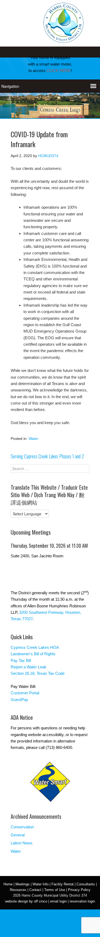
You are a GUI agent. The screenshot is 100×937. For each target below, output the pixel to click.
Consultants (86, 884)
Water (33, 438)
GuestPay (19, 699)
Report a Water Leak (28, 667)
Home (8, 884)
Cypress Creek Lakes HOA (35, 647)
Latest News (22, 843)
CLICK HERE (59, 70)
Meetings (22, 884)
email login (58, 901)
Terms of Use (54, 890)
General (18, 835)
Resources (18, 890)
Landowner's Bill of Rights (33, 654)
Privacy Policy (79, 890)
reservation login (82, 901)
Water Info (41, 884)
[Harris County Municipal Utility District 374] (63, 39)
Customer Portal (25, 693)
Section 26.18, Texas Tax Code (38, 673)
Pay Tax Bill (21, 660)
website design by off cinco (26, 901)
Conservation (22, 827)
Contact (35, 890)
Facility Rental (62, 884)
